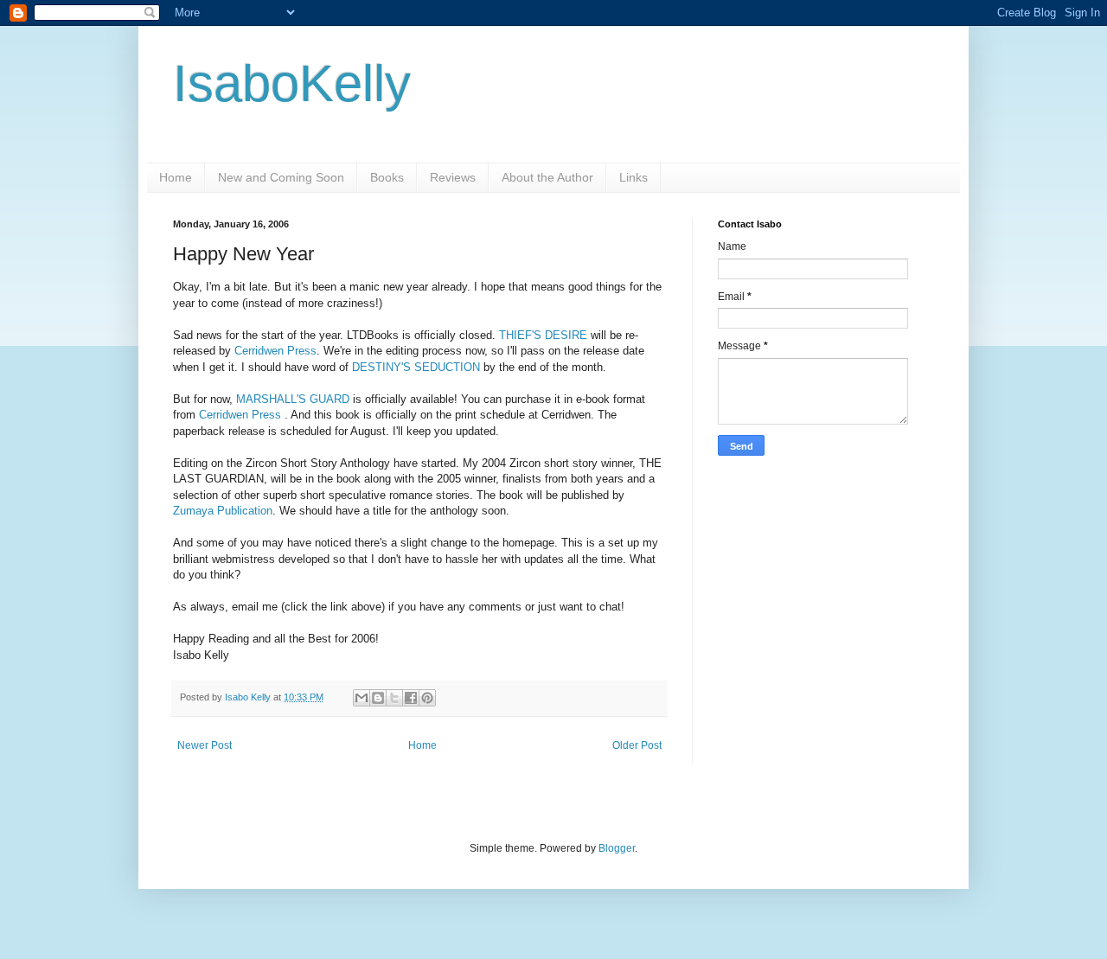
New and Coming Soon (281, 177)
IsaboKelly (292, 83)
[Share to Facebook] (410, 697)
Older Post (637, 745)
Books (387, 177)
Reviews (453, 177)
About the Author (547, 177)
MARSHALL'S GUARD (294, 399)
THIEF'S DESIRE (543, 335)
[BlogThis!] (378, 697)
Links (633, 177)
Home (175, 177)
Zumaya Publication (222, 510)
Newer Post (204, 745)
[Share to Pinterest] (427, 697)
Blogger (616, 848)
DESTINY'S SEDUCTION (417, 367)
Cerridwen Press (275, 350)
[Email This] (361, 697)
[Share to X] (394, 697)
